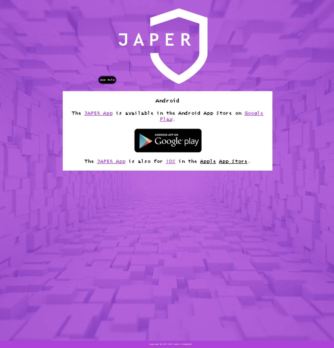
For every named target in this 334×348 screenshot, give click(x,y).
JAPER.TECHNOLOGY (183, 344)
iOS (170, 161)
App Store (233, 161)
